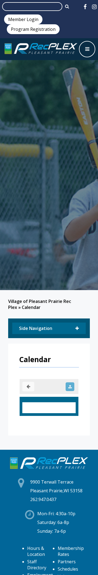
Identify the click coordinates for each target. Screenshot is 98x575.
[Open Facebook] (85, 6)
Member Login (23, 19)
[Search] (67, 6)
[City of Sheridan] (41, 49)
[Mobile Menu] (87, 49)
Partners (67, 562)
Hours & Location (36, 551)
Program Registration (33, 29)
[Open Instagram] (94, 6)
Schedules (68, 569)
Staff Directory (36, 565)
